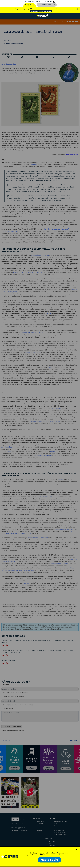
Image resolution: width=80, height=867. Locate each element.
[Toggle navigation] (4, 16)
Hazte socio (49, 860)
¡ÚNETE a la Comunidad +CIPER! (41, 11)
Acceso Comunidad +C (47, 5)
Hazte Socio (29, 5)
